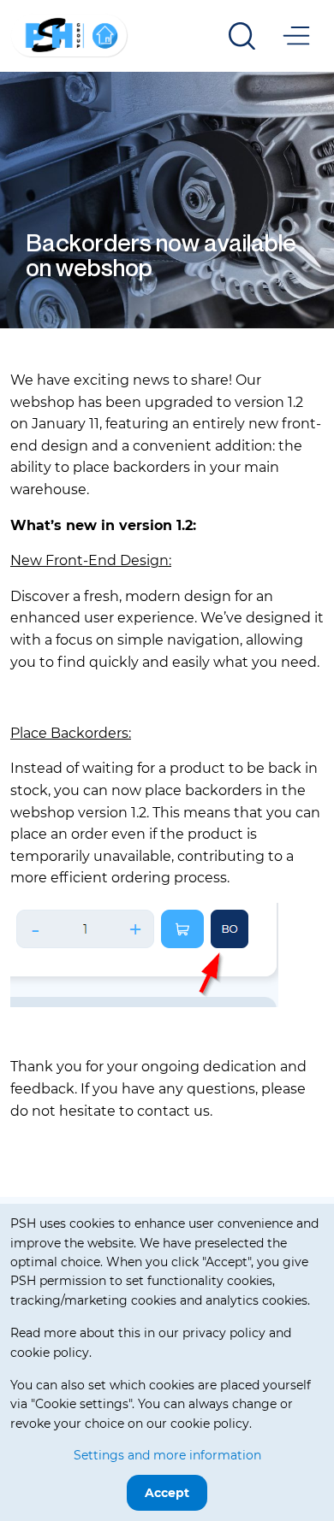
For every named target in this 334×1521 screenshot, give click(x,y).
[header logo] (69, 35)
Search (241, 36)
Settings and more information (167, 1455)
